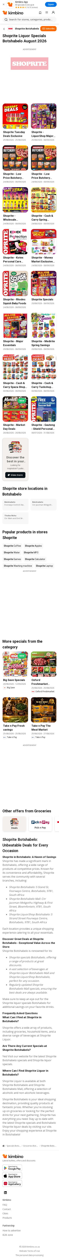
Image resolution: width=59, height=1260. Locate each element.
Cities (5, 1213)
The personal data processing (29, 1255)
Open (51, 4)
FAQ (4, 1204)
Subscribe (50, 28)
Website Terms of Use (29, 1251)
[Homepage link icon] (3, 1146)
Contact (6, 1209)
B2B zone (7, 1234)
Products (7, 1217)
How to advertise (11, 1230)
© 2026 (29, 1246)
